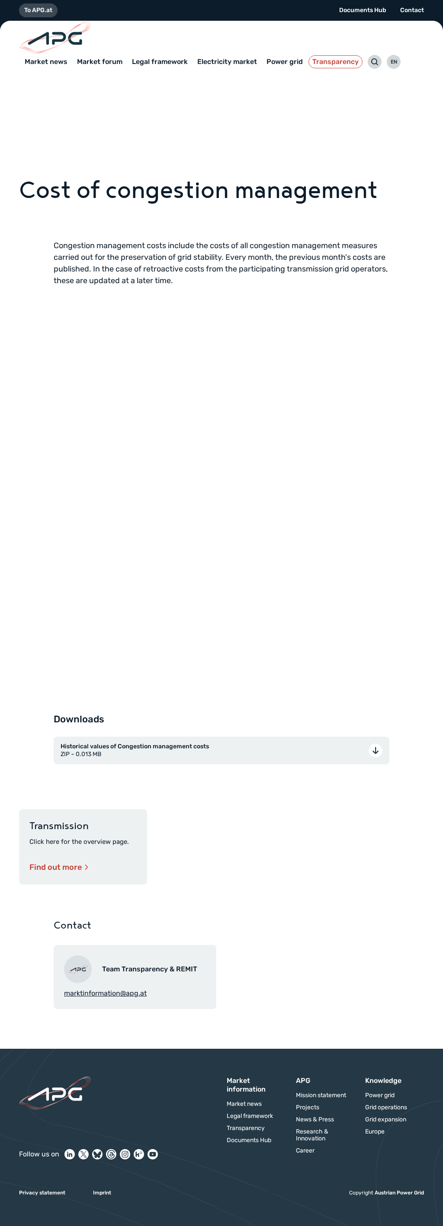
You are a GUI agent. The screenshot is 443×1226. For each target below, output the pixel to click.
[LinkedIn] (69, 1154)
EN (394, 62)
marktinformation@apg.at (105, 993)
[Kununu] (139, 1154)
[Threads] (111, 1154)
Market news (46, 61)
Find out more (55, 867)
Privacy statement (42, 1193)
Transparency (335, 61)
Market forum (99, 61)
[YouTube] (153, 1154)
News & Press (315, 1119)
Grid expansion (385, 1119)
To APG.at (38, 10)
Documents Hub (362, 10)
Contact (412, 10)
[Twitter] (83, 1154)
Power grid (284, 61)
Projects (307, 1107)
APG (303, 1080)
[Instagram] (125, 1154)
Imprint (102, 1193)
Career (305, 1150)
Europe (375, 1131)
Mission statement (321, 1095)
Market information (246, 1084)
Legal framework (160, 61)
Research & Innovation (312, 1135)
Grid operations (386, 1107)
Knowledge (383, 1080)
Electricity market (227, 61)
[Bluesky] (97, 1154)
